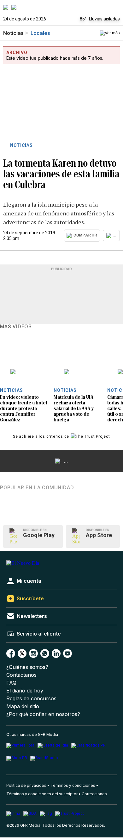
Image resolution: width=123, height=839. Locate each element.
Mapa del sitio (22, 706)
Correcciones (94, 794)
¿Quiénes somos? (27, 667)
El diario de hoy (24, 691)
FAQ (11, 683)
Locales (40, 33)
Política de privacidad (26, 785)
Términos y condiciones (72, 785)
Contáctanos (21, 675)
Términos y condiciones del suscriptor (42, 794)
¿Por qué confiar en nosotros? (43, 714)
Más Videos (16, 327)
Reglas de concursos (31, 699)
